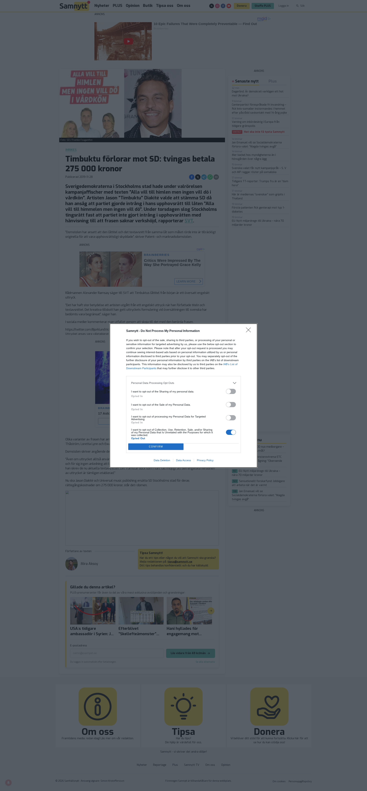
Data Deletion (162, 460)
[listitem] (183, 383)
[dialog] (183, 395)
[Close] (249, 331)
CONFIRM (156, 446)
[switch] (231, 391)
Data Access (183, 460)
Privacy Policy (205, 460)
